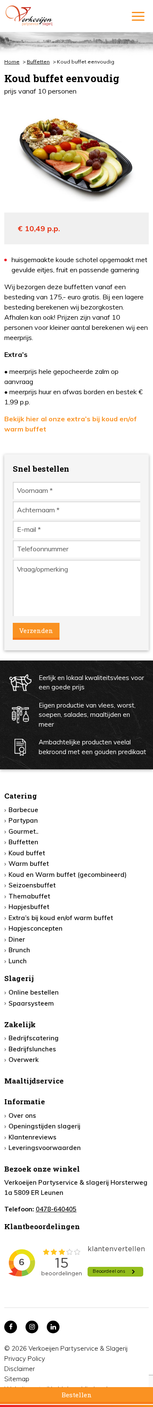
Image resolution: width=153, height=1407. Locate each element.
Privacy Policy (24, 1358)
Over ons (22, 1115)
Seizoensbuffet (32, 885)
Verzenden (36, 630)
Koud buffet (26, 853)
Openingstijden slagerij (44, 1126)
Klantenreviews (32, 1137)
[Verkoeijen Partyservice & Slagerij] (48, 16)
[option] (76, 154)
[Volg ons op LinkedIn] (53, 1327)
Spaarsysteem (31, 1003)
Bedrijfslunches (32, 1049)
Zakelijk (20, 1024)
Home (12, 61)
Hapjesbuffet (28, 907)
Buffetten (38, 61)
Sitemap (16, 1379)
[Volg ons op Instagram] (32, 1327)
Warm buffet (28, 864)
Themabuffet (29, 896)
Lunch (17, 961)
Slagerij (19, 978)
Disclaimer (19, 1369)
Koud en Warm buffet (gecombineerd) (67, 875)
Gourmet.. (23, 831)
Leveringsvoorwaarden (44, 1148)
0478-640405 (56, 1209)
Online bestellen (33, 992)
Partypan (23, 820)
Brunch (19, 950)
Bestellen (77, 1394)
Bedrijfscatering (33, 1038)
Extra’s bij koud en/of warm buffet (60, 918)
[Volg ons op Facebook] (10, 1327)
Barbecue (23, 810)
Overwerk (23, 1060)
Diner (16, 939)
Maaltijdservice (34, 1081)
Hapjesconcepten (35, 928)
